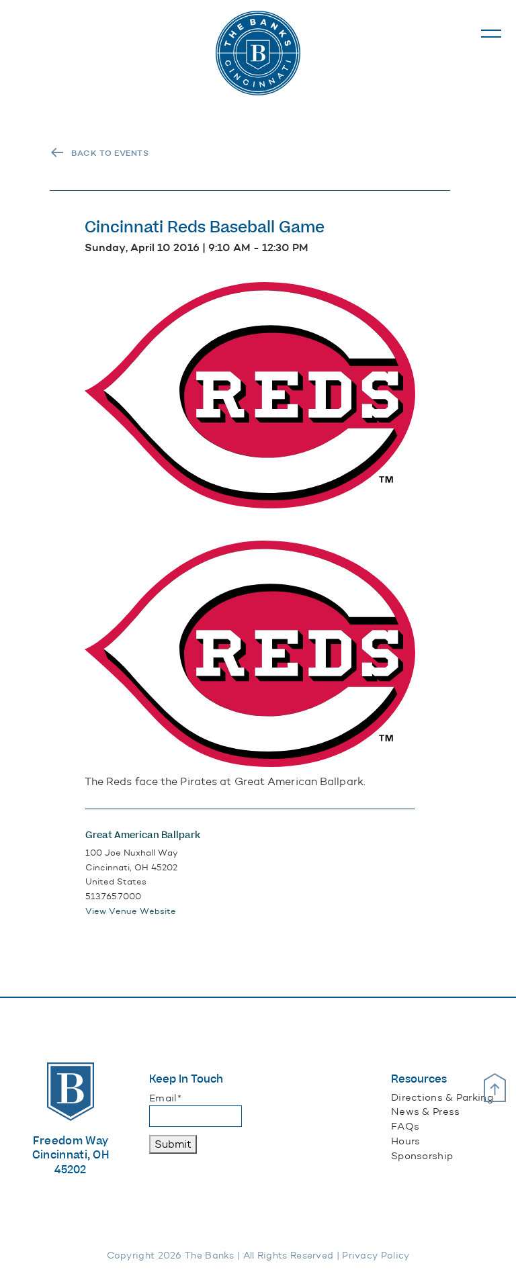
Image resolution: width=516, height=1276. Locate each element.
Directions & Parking (442, 1097)
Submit (173, 1144)
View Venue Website (130, 911)
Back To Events (109, 153)
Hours (406, 1141)
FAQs (405, 1126)
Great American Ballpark (142, 835)
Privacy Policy (375, 1255)
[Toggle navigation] (491, 34)
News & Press (425, 1111)
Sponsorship (422, 1156)
